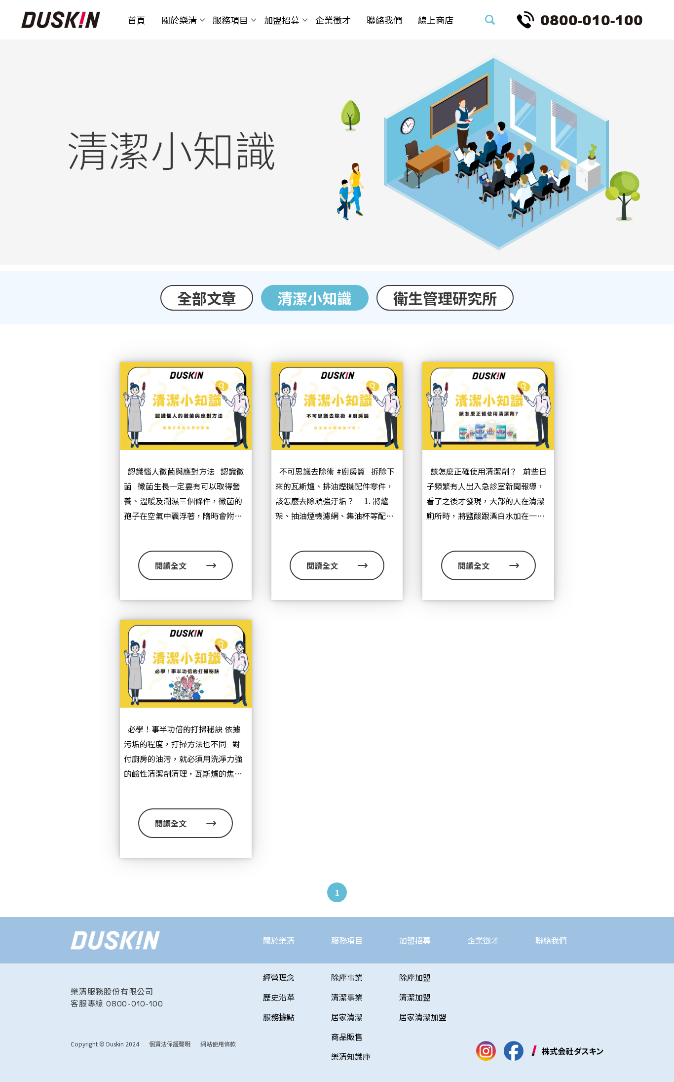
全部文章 (206, 298)
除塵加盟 (415, 977)
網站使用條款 (218, 1044)
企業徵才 (333, 19)
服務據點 (279, 1017)
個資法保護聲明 (169, 1044)
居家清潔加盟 (423, 1017)
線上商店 (435, 19)
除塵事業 (347, 977)
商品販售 (347, 1036)
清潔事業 (347, 997)
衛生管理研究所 (445, 298)
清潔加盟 (415, 997)
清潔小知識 (315, 298)
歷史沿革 (279, 997)
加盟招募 (282, 19)
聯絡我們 (384, 19)
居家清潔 (347, 1017)
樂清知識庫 (351, 1056)
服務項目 (230, 19)
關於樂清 (179, 19)
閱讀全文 (171, 565)
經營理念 (279, 977)
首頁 (137, 19)
